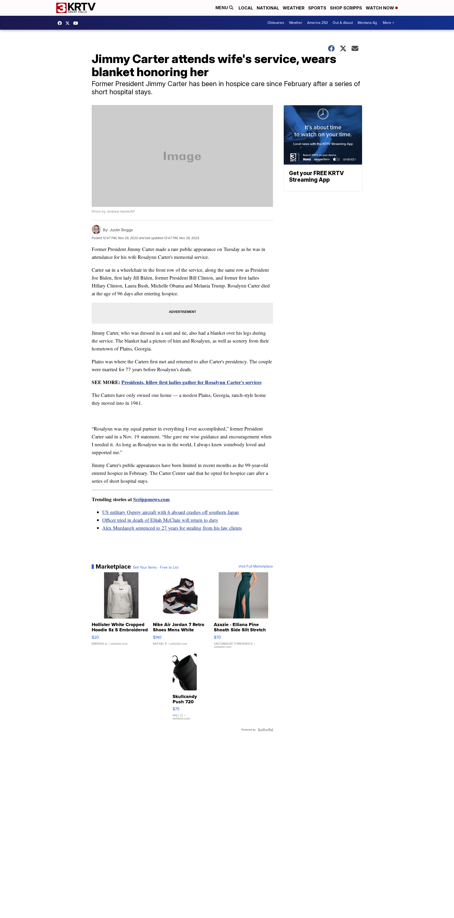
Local (246, 8)
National (268, 8)
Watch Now (380, 8)
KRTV (68, 23)
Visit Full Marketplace (256, 566)
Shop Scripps (346, 8)
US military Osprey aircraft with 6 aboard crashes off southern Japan (170, 512)
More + (388, 22)
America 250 (317, 22)
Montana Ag (367, 22)
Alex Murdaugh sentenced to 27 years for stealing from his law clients (172, 527)
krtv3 (61, 23)
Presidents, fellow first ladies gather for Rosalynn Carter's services (191, 382)
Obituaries (275, 22)
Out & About (343, 22)
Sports (317, 8)
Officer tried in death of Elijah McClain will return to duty (160, 520)
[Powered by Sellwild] (265, 730)
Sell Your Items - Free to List (155, 567)
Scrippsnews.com (151, 499)
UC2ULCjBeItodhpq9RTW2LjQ (77, 23)
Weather (294, 8)
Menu (222, 8)
